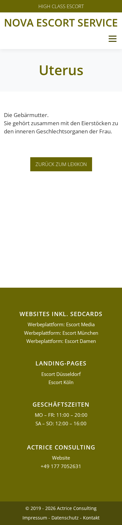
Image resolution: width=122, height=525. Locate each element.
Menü (112, 38)
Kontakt (91, 518)
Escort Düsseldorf (61, 374)
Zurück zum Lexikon (61, 164)
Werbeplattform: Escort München (61, 332)
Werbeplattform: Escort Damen (61, 341)
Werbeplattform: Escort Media (61, 324)
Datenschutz (65, 518)
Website (61, 457)
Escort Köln (61, 382)
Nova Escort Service (61, 22)
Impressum (34, 518)
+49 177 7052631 (61, 466)
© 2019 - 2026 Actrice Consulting (61, 508)
